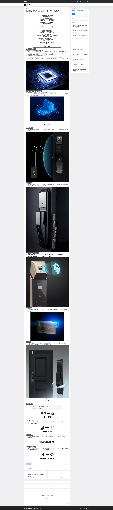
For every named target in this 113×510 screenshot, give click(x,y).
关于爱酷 (25, 1)
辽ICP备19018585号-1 (37, 508)
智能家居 (27, 8)
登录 (87, 4)
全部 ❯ (87, 16)
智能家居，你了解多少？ (61, 474)
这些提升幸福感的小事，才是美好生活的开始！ (36, 475)
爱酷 (31, 508)
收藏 (33, 464)
